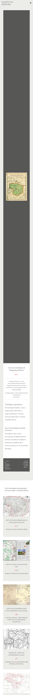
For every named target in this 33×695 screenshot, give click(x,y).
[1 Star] (15, 374)
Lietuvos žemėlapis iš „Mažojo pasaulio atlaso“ (25, 464)
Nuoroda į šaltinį (16, 389)
